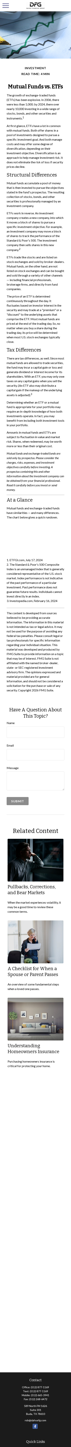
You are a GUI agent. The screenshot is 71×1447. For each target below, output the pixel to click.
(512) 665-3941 (40, 1395)
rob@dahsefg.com (35, 1420)
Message (13, 768)
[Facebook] (35, 1426)
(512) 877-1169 (40, 1387)
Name (11, 723)
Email (10, 745)
